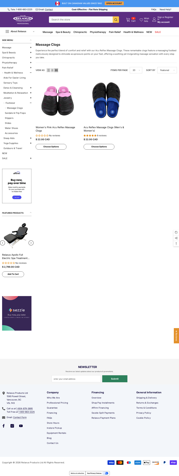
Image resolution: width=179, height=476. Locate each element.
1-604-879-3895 (24, 408)
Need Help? (165, 9)
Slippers (9, 118)
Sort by (150, 70)
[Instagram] (12, 426)
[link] (16, 186)
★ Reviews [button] (176, 335)
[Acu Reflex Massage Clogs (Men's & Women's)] (106, 100)
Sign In (159, 18)
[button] (16, 47)
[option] (17, 251)
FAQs (153, 9)
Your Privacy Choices (94, 473)
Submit (115, 378)
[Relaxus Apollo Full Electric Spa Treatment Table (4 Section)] (16, 235)
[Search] (84, 19)
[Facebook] (3, 426)
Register (169, 17)
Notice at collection (77, 473)
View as (40, 70)
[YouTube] (21, 426)
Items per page (119, 70)
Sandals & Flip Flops (15, 113)
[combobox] (81, 19)
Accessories (11, 133)
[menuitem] (16, 47)
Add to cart (13, 274)
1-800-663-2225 (24, 9)
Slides (8, 123)
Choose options (51, 146)
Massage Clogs (15, 108)
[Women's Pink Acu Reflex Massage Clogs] (58, 100)
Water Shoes (11, 128)
